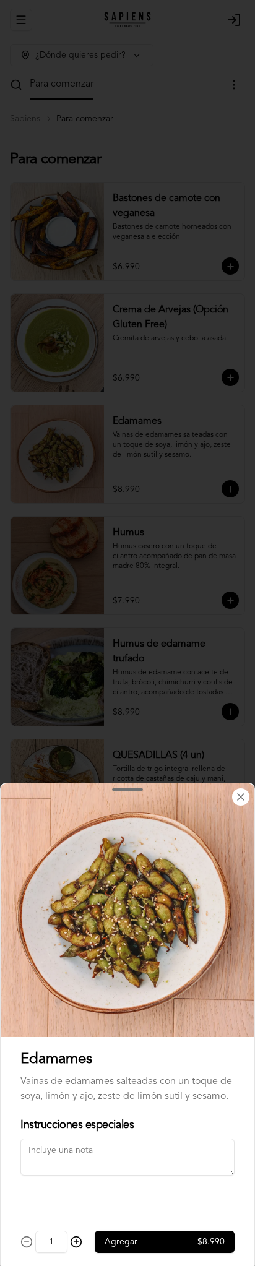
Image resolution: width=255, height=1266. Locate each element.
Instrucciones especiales (77, 1124)
